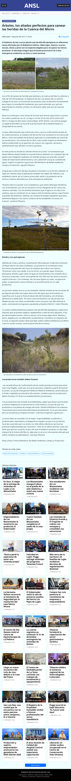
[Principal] (4, 5)
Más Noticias (35, 765)
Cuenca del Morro (34, 453)
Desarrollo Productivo (10, 453)
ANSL (31, 5)
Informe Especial (47, 453)
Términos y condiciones (28, 776)
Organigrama (22, 775)
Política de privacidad (43, 776)
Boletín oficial (48, 775)
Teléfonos (30, 775)
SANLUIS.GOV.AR (63, 5)
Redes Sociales (39, 775)
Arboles (22, 453)
